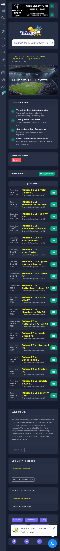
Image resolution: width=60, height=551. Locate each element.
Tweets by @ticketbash (22, 498)
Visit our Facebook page (23, 479)
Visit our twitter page (22, 507)
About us (17, 520)
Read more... (18, 450)
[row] (33, 192)
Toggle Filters (47, 173)
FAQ (44, 520)
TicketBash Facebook (21, 468)
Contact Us (31, 520)
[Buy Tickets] (53, 192)
